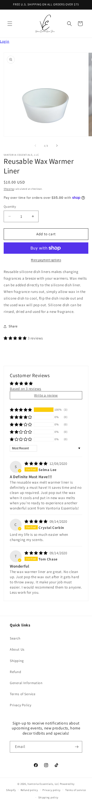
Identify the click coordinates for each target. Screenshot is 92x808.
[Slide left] (35, 145)
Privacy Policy (20, 705)
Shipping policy (48, 797)
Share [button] (13, 326)
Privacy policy (51, 790)
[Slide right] (57, 145)
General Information (26, 683)
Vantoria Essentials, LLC (43, 784)
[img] (37, 463)
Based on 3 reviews (25, 388)
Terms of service (75, 790)
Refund (15, 672)
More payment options (46, 260)
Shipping (9, 188)
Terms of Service (23, 694)
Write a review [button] (46, 395)
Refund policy (29, 790)
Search (15, 638)
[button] (9, 23)
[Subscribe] (76, 747)
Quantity (10, 206)
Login (4, 41)
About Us (17, 649)
